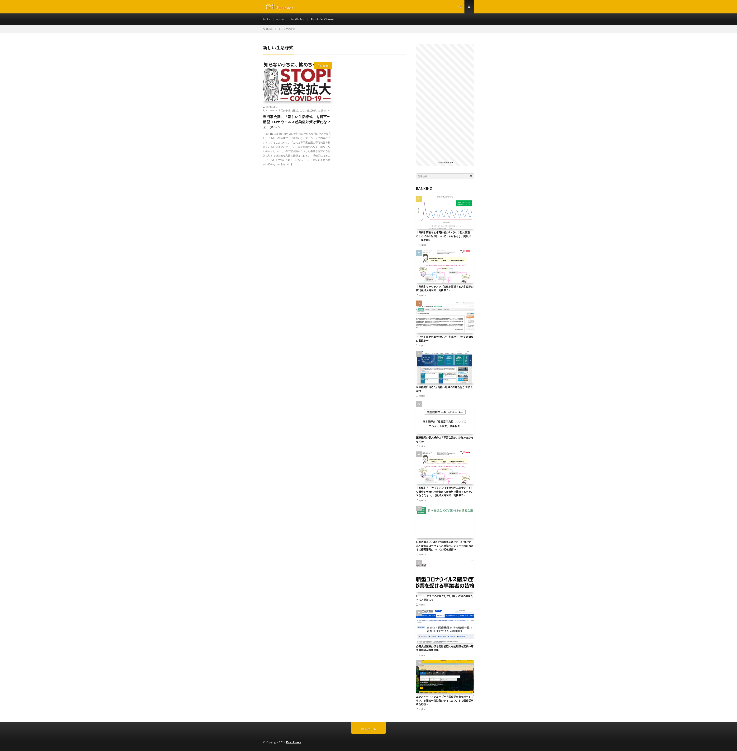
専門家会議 (284, 110)
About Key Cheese (322, 19)
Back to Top (368, 728)
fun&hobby (298, 19)
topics (266, 19)
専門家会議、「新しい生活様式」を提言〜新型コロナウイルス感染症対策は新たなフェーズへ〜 (296, 121)
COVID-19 (271, 110)
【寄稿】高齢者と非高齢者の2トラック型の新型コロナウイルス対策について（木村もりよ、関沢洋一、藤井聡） (444, 236)
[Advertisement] (445, 102)
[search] (471, 176)
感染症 (295, 110)
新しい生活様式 (308, 110)
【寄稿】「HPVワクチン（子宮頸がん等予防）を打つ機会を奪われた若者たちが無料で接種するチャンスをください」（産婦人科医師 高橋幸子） (445, 491)
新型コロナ (324, 110)
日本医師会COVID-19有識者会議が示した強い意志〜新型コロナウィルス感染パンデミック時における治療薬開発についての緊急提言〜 (444, 545)
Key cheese (293, 742)
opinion (280, 19)
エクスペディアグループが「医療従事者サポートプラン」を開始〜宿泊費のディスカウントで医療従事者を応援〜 (444, 700)
